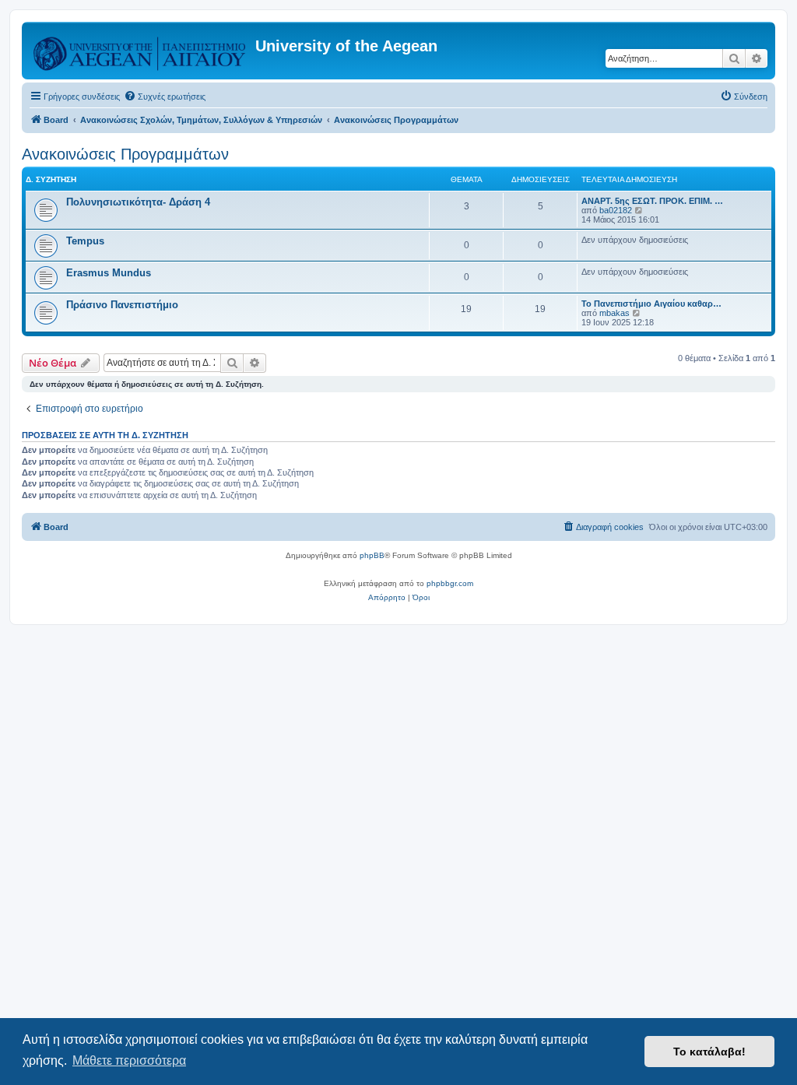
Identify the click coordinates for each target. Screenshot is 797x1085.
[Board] (140, 50)
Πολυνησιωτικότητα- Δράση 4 (138, 202)
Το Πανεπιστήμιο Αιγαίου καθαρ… (651, 303)
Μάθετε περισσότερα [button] (129, 1060)
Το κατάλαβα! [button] (709, 1051)
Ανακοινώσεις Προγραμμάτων (125, 154)
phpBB (372, 555)
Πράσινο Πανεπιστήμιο (122, 305)
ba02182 (615, 210)
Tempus (85, 241)
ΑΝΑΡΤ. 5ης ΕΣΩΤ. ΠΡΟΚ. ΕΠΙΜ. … (652, 200)
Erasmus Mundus (108, 273)
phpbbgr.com (450, 583)
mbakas (614, 313)
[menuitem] (164, 96)
